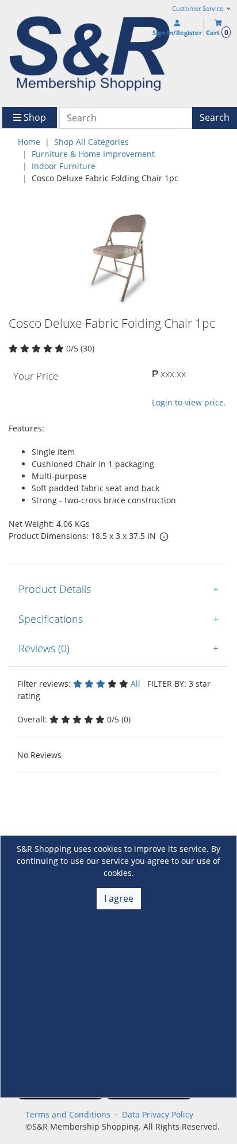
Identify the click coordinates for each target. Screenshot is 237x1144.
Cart (217, 32)
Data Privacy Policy (157, 1114)
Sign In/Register (177, 32)
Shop (33, 117)
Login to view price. (189, 402)
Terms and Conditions (67, 1114)
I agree (118, 898)
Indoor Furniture (63, 165)
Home (29, 141)
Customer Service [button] (198, 9)
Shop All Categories (91, 141)
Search (215, 117)
